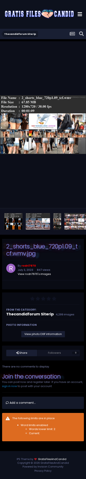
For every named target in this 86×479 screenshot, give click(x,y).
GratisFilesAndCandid (52, 459)
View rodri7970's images (34, 274)
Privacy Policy (43, 471)
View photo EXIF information (43, 334)
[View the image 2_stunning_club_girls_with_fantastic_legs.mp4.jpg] (57, 221)
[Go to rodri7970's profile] (10, 268)
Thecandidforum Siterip (30, 314)
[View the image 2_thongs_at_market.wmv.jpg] (13, 221)
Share (23, 353)
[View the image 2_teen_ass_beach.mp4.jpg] (38, 221)
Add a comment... (22, 403)
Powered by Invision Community (43, 466)
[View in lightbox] (43, 124)
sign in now (9, 386)
